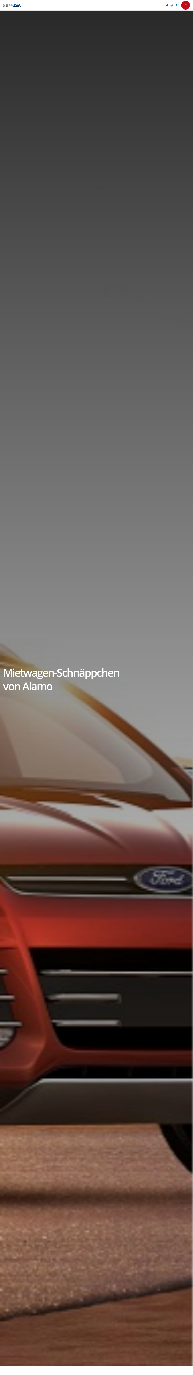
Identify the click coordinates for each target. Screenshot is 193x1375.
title (65, 677)
